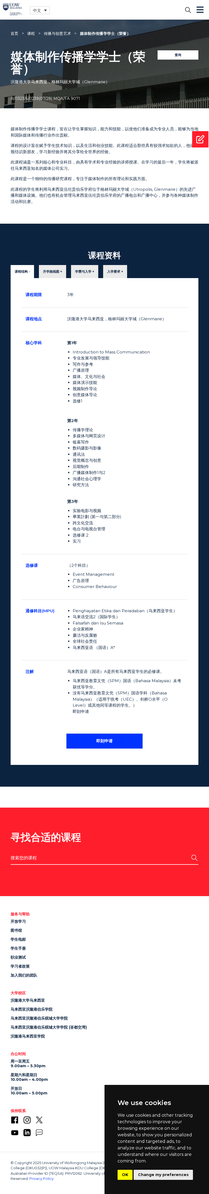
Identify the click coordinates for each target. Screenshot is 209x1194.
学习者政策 (20, 966)
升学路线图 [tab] (51, 271)
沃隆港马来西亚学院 (28, 1036)
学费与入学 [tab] (83, 271)
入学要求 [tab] (113, 271)
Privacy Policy (41, 1178)
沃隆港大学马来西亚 (28, 1000)
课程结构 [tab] (21, 271)
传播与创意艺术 (57, 33)
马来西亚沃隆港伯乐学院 (32, 1009)
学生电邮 (18, 939)
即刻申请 (104, 740)
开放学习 (18, 921)
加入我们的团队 (24, 975)
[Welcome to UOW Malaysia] (12, 8)
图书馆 (16, 930)
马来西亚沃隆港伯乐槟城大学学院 (39, 1018)
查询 (178, 55)
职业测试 (18, 957)
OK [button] (125, 1174)
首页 (15, 33)
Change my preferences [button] (163, 1174)
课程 (31, 33)
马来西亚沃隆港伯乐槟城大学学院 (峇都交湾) (49, 1027)
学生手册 (18, 948)
